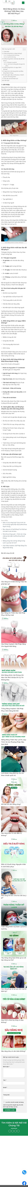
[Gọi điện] (24, 1172)
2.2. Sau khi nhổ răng (11, 57)
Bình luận (6, 1066)
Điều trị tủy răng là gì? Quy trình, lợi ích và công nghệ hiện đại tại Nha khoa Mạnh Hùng (15, 524)
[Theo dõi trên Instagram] (12, 1131)
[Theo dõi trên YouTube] (18, 1131)
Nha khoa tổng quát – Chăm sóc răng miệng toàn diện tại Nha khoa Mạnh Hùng (14, 536)
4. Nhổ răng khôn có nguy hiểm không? (12, 68)
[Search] (26, 2)
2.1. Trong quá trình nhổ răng (12, 55)
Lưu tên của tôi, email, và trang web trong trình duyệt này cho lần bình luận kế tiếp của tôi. (13, 1105)
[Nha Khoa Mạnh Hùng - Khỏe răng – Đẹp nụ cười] (13, 2)
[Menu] (23, 2)
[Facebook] (24, 1183)
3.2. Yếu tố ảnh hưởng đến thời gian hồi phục (15, 64)
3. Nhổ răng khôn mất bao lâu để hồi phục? (13, 59)
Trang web (6, 1094)
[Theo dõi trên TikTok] (15, 1131)
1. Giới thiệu (6, 51)
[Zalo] (24, 1178)
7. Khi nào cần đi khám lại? (10, 78)
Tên (4, 1080)
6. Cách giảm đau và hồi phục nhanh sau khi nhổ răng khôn (13, 75)
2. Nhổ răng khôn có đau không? (12, 53)
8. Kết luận (6, 80)
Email (5, 1087)
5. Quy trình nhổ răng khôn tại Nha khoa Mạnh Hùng (13, 72)
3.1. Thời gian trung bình (11, 62)
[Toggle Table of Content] (23, 49)
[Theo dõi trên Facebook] (9, 1131)
